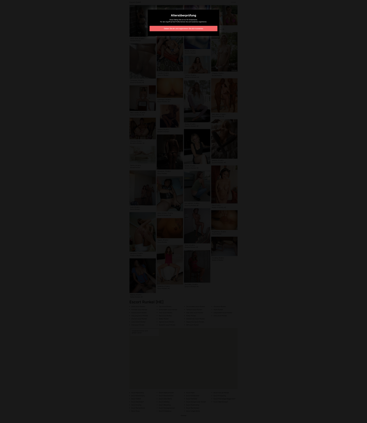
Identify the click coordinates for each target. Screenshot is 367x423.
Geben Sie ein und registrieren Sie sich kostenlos (183, 29)
